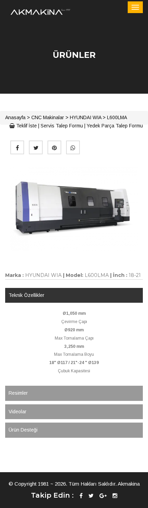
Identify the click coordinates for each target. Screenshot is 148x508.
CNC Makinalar (47, 117)
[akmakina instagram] (115, 496)
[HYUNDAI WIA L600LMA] (74, 208)
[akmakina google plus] (103, 496)
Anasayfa (15, 117)
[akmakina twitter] (91, 496)
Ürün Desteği (23, 430)
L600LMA (117, 117)
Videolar (18, 411)
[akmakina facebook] (81, 496)
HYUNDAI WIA (85, 117)
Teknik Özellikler (26, 295)
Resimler (18, 393)
